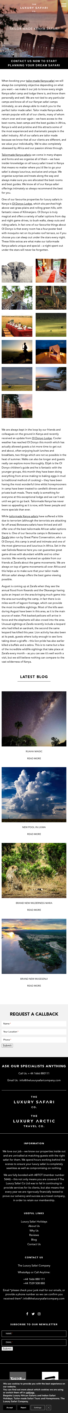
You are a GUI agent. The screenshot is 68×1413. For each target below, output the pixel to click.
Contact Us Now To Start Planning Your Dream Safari (34, 63)
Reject (23, 1407)
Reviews (34, 1235)
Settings (37, 1407)
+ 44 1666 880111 (39, 1073)
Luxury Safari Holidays (34, 1221)
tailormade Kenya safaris (23, 516)
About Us (34, 1226)
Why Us (34, 1230)
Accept (9, 1407)
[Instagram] (39, 1313)
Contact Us (34, 1244)
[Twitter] (33, 1313)
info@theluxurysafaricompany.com (40, 1080)
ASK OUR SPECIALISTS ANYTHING (34, 1066)
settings (30, 1392)
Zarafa (5, 537)
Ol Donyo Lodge (22, 203)
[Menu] (64, 5)
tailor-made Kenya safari (40, 81)
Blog (34, 1239)
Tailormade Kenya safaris (16, 155)
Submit (7, 1045)
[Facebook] (27, 1313)
